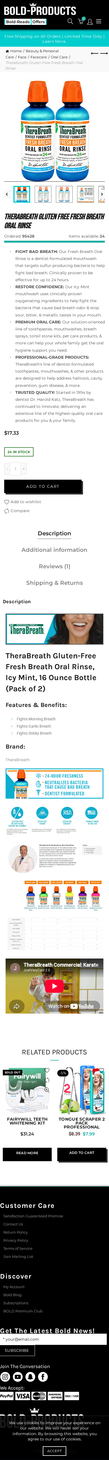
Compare (20, 510)
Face (22, 57)
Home (16, 51)
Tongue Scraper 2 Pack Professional (82, 1123)
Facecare (38, 57)
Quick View (47, 1090)
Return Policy (15, 1232)
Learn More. (54, 41)
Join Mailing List (18, 1256)
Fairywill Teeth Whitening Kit (27, 1121)
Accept (54, 1451)
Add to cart (43, 486)
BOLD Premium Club (22, 1311)
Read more (27, 1153)
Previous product (95, 53)
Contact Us (13, 1224)
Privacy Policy (15, 1240)
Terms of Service (17, 1248)
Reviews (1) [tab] (54, 566)
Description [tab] (54, 533)
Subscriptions (15, 1303)
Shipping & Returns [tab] (54, 582)
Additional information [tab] (54, 549)
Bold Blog (12, 1295)
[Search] (70, 21)
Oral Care (59, 57)
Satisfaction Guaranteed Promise (33, 1216)
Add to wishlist (26, 501)
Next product (103, 53)
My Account (14, 1286)
